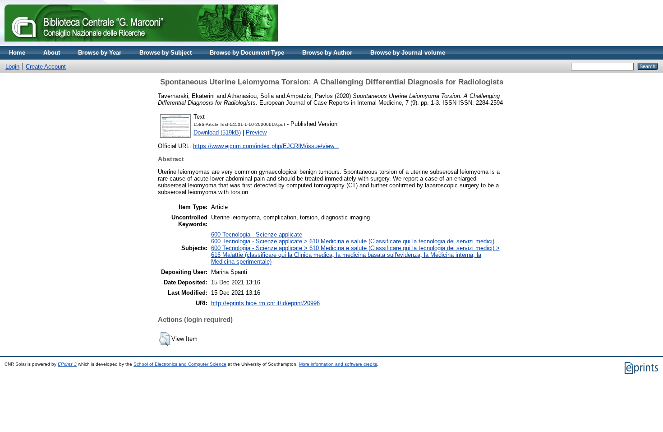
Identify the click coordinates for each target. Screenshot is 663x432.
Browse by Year (99, 52)
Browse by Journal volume (407, 52)
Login (12, 66)
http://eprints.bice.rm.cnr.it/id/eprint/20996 (265, 303)
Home (17, 52)
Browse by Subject (165, 52)
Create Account (46, 66)
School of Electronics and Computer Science (180, 364)
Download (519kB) (217, 132)
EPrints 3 (67, 364)
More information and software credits (338, 364)
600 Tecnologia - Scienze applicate (256, 234)
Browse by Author (327, 52)
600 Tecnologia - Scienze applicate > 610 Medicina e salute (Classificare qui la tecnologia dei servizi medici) (352, 241)
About (51, 52)
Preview (256, 132)
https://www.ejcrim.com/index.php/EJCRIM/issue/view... (266, 146)
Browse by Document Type (247, 52)
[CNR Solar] (141, 44)
